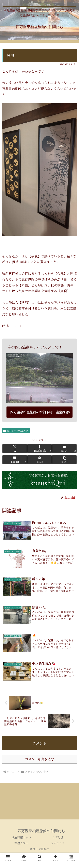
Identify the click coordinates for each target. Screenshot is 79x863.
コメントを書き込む (39, 759)
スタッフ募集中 (39, 849)
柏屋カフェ (21, 843)
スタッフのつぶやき (18, 430)
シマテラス (58, 843)
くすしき (57, 837)
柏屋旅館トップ (21, 837)
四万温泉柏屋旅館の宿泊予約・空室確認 (39, 412)
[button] (64, 459)
